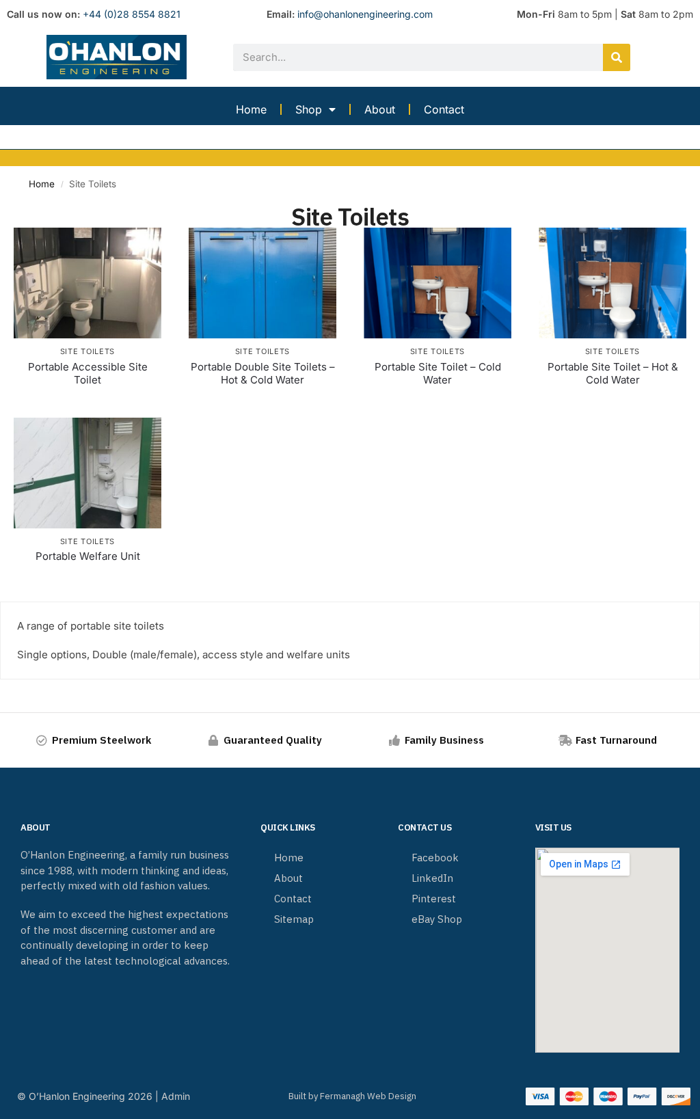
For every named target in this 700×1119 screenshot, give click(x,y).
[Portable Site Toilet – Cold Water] (437, 283)
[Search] (616, 57)
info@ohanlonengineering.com (365, 14)
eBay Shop (437, 919)
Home (251, 109)
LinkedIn (432, 878)
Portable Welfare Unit (88, 556)
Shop (308, 109)
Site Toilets (87, 351)
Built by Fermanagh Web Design (352, 1096)
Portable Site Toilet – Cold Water (438, 373)
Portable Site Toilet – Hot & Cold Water (613, 373)
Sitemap (294, 919)
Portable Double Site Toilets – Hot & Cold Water (263, 373)
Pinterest (434, 898)
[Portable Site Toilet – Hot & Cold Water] (612, 283)
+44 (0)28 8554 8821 (131, 14)
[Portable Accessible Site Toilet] (87, 283)
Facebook (435, 857)
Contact (444, 109)
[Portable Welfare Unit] (87, 473)
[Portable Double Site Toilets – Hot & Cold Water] (262, 283)
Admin (175, 1096)
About (379, 109)
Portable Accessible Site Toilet (88, 373)
